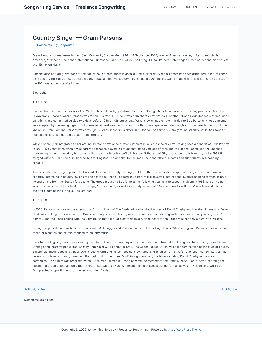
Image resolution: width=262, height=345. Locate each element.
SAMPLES (190, 7)
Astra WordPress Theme (184, 329)
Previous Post (35, 289)
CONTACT (171, 7)
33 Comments (42, 45)
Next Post (229, 289)
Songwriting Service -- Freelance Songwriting (75, 7)
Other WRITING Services (218, 7)
